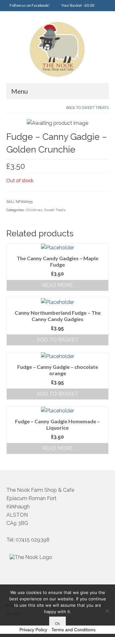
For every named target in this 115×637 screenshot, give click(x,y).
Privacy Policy (33, 629)
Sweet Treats (95, 108)
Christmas (34, 210)
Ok (57, 623)
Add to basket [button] (58, 340)
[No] (107, 611)
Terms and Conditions (73, 629)
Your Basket (77, 5)
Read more (57, 285)
